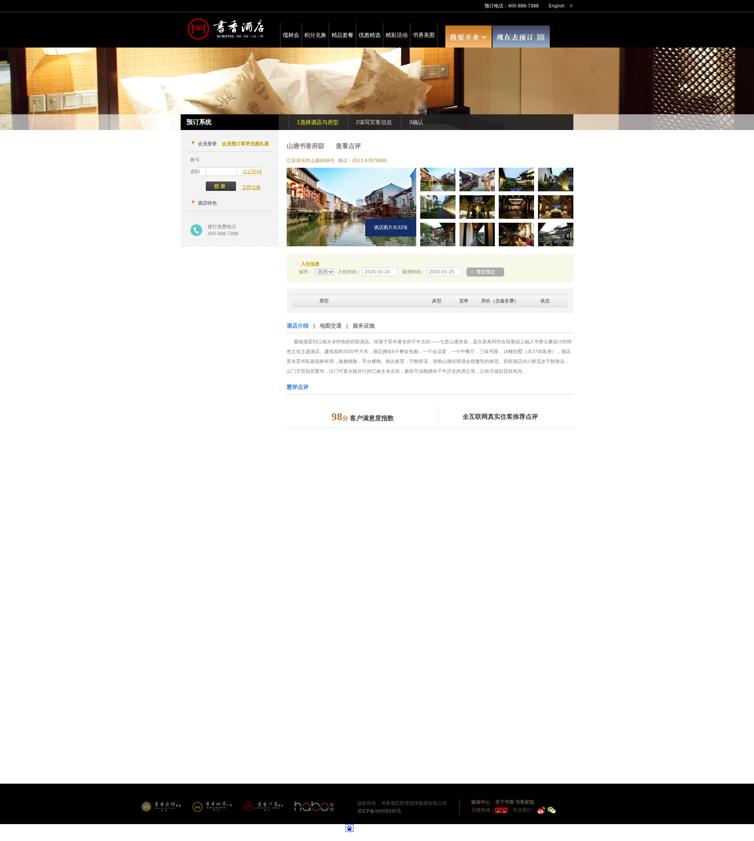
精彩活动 (397, 35)
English (557, 6)
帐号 (195, 160)
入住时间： (349, 272)
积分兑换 (315, 35)
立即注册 (251, 187)
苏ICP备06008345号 (379, 811)
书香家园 (524, 802)
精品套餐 (342, 35)
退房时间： (414, 272)
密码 (195, 171)
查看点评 (348, 146)
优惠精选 (370, 35)
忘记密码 (252, 171)
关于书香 (504, 802)
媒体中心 (480, 802)
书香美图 (424, 35)
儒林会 (291, 35)
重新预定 (485, 272)
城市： (306, 272)
